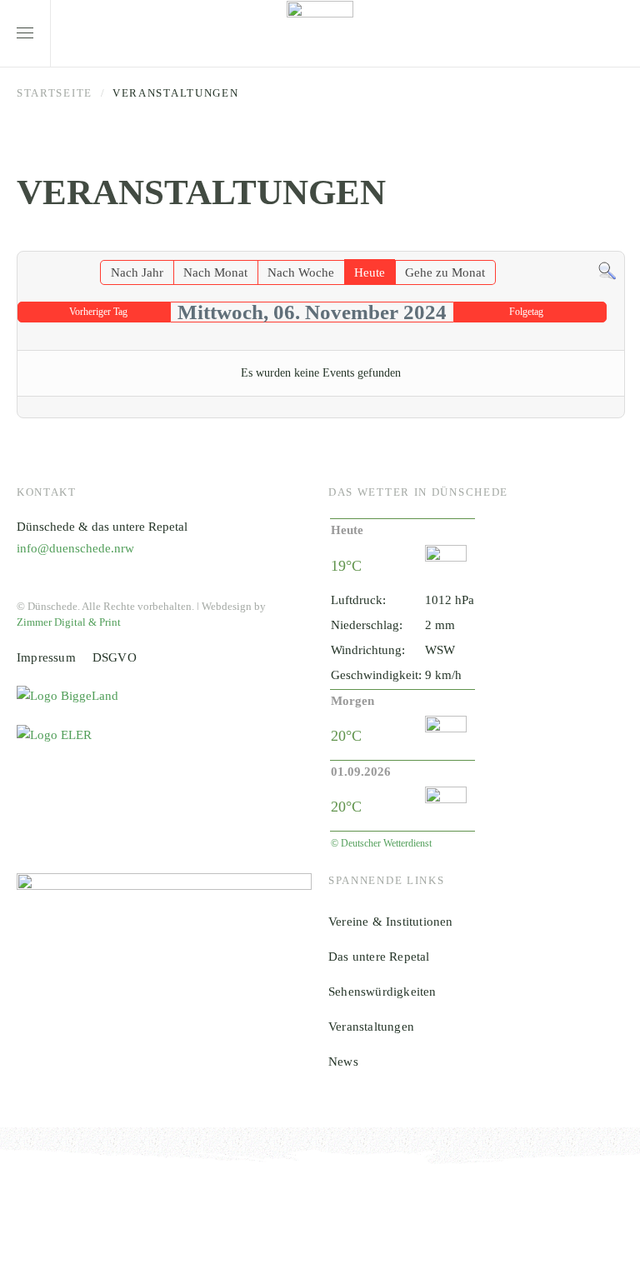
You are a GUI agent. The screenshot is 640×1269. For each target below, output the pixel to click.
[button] (25, 33)
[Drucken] (614, 242)
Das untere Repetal (379, 956)
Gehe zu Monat (445, 272)
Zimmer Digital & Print (69, 622)
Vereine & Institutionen (390, 921)
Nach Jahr (137, 272)
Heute (369, 272)
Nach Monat (215, 272)
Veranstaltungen (371, 1026)
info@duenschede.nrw (75, 548)
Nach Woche (301, 272)
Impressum (46, 657)
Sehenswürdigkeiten (382, 991)
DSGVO (114, 657)
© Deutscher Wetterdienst (381, 843)
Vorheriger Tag (98, 311)
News (343, 1061)
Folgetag (526, 311)
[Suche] (607, 270)
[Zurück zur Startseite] (320, 33)
